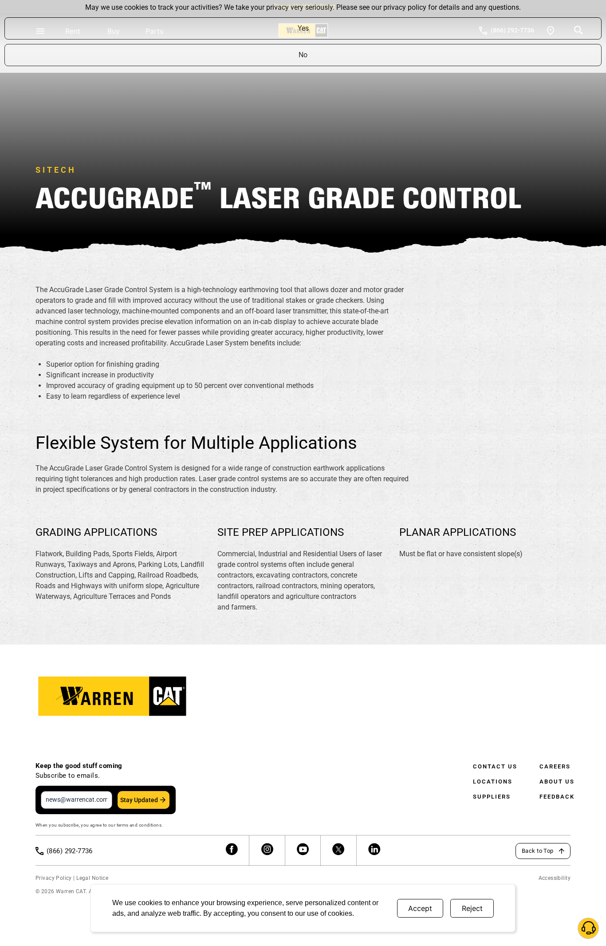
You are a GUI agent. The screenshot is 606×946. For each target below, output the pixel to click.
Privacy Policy (53, 878)
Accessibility (555, 878)
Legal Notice (92, 878)
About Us (557, 781)
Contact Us (495, 766)
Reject (472, 908)
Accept (420, 908)
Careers (555, 766)
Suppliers (492, 796)
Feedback (557, 796)
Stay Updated (139, 800)
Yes (303, 28)
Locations (492, 781)
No (303, 55)
